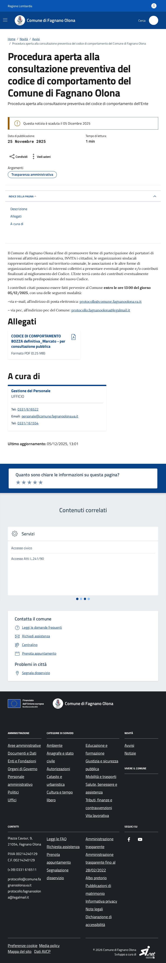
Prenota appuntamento (59, 858)
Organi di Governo (22, 769)
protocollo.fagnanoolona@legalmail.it (100, 310)
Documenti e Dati (22, 753)
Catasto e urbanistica (56, 780)
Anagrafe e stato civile (60, 757)
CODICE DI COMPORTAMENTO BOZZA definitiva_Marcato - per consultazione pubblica (38, 341)
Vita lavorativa (97, 815)
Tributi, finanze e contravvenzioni (99, 804)
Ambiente (54, 745)
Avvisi (129, 745)
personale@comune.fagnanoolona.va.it (50, 416)
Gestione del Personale (30, 390)
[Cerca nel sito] (153, 20)
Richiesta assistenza (63, 847)
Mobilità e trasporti (101, 776)
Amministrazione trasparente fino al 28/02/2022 (100, 862)
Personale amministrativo (20, 780)
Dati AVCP (42, 951)
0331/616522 (28, 409)
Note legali (94, 909)
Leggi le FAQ (57, 839)
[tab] (77, 599)
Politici (13, 792)
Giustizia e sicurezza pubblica (102, 765)
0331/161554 (28, 423)
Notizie (130, 753)
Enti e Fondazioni (22, 761)
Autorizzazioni (58, 769)
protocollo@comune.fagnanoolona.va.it (111, 301)
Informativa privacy (101, 901)
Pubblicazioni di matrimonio (98, 889)
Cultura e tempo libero (60, 796)
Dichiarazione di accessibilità (99, 921)
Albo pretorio (96, 878)
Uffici (12, 800)
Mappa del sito (20, 951)
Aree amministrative (24, 745)
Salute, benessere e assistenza (101, 788)
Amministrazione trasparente (99, 843)
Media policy (49, 946)
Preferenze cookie (22, 946)
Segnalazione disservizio (58, 874)
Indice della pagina (21, 196)
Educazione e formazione (96, 749)
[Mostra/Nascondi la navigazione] (5, 20)
